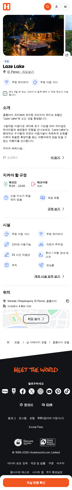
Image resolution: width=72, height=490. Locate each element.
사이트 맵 (38, 472)
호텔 (6, 61)
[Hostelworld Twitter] (32, 391)
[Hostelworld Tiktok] (67, 391)
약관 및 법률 (38, 463)
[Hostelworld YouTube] (49, 391)
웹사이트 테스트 (19, 472)
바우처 (60, 463)
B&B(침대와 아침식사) (51, 418)
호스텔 (23, 418)
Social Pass (36, 426)
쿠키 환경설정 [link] (54, 472)
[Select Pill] (47, 6)
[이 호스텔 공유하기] (67, 55)
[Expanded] (8, 342)
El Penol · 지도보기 (20, 72)
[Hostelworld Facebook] (23, 391)
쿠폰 (51, 463)
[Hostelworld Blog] (5, 391)
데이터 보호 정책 (18, 463)
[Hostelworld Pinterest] (58, 391)
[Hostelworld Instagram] (40, 391)
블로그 (12, 418)
